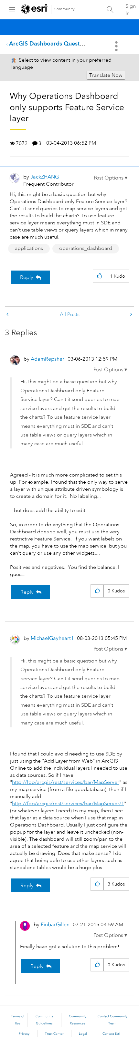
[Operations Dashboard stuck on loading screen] (8, 314)
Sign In (130, 9)
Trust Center (54, 1034)
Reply (26, 277)
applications (29, 248)
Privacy (24, 1034)
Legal (83, 1034)
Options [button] (117, 46)
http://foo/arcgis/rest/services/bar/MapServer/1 (68, 803)
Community (64, 9)
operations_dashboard (85, 248)
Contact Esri (111, 1034)
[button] (110, 177)
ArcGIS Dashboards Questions (50, 43)
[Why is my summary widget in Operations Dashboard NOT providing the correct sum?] (130, 314)
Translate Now (106, 75)
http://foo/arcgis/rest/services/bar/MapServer (65, 782)
